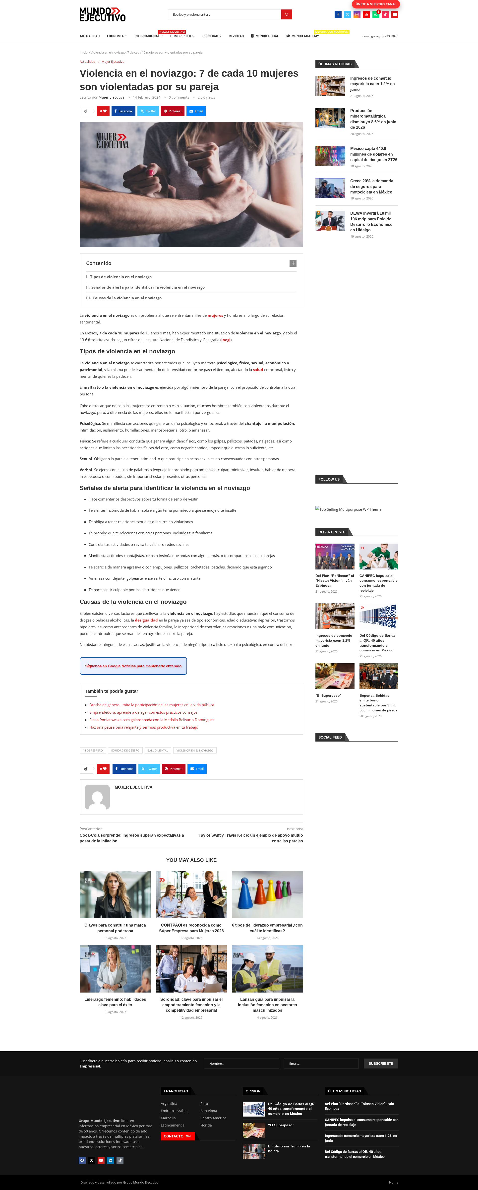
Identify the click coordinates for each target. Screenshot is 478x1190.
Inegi (226, 339)
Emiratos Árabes (174, 1111)
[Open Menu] (394, 14)
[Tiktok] (385, 14)
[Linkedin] (110, 1160)
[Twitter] (347, 14)
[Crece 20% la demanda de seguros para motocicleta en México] (330, 188)
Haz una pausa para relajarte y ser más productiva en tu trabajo (143, 727)
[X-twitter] (91, 1160)
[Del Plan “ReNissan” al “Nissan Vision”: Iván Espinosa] (334, 556)
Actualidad (90, 36)
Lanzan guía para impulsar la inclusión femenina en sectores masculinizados (267, 1005)
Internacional (148, 34)
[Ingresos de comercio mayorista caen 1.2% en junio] (330, 86)
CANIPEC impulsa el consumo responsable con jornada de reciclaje (378, 583)
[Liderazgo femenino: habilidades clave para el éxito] (115, 968)
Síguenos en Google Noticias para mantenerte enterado (133, 666)
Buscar (286, 14)
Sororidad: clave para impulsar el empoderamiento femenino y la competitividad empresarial (191, 1005)
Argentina (169, 1103)
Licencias (210, 36)
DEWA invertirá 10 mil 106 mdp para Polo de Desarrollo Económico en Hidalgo (371, 221)
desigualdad (146, 620)
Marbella (168, 1118)
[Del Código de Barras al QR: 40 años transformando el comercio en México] (378, 616)
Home (393, 1182)
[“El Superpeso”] (334, 676)
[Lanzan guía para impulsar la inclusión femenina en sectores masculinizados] (267, 968)
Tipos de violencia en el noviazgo (121, 276)
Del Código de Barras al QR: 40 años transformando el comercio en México (377, 642)
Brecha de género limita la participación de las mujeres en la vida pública (151, 704)
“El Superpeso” (328, 695)
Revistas (236, 36)
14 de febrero (93, 750)
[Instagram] (357, 14)
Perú (204, 1103)
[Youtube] (366, 14)
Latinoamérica (172, 1125)
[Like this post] (105, 111)
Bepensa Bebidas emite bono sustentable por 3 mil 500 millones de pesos (378, 702)
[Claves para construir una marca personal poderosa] (115, 894)
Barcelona (208, 1111)
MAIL (189, 1136)
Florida (206, 1125)
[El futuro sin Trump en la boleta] (254, 1151)
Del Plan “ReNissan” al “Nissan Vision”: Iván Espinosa (334, 580)
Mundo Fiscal (267, 36)
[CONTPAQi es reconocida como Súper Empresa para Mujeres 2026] (191, 894)
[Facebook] (338, 14)
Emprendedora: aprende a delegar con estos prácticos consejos (143, 712)
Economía (115, 36)
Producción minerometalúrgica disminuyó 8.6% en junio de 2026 (373, 119)
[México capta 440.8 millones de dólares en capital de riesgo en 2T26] (330, 156)
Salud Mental (158, 750)
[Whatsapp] (375, 14)
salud (258, 369)
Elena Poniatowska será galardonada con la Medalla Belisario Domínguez (151, 719)
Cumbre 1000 (180, 36)
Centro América (213, 1118)
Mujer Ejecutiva (111, 97)
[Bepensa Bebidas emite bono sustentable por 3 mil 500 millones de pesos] (378, 676)
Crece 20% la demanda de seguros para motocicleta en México (371, 186)
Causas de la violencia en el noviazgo (127, 297)
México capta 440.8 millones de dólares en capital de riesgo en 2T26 (373, 154)
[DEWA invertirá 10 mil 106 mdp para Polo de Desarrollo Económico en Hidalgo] (330, 221)
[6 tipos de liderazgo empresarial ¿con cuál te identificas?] (267, 894)
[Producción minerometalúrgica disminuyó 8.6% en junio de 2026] (330, 118)
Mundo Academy (305, 34)
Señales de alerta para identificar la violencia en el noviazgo (148, 287)
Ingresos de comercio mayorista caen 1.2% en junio (372, 84)
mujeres (215, 315)
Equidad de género (125, 750)
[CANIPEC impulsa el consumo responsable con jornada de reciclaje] (378, 556)
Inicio (84, 52)
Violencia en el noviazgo (195, 750)
